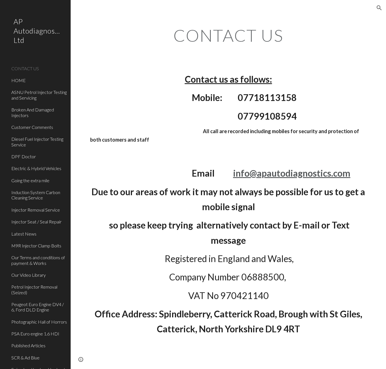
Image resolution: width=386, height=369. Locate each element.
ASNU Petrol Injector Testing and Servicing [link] (39, 94)
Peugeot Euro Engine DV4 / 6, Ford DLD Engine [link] (37, 307)
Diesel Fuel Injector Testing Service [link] (37, 141)
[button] (379, 8)
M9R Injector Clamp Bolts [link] (36, 245)
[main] (228, 35)
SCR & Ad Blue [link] (25, 357)
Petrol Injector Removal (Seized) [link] (34, 289)
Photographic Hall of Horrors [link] (39, 321)
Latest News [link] (23, 233)
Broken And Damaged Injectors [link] (32, 112)
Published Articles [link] (28, 345)
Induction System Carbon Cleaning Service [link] (35, 195)
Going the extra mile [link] (30, 180)
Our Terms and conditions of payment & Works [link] (38, 260)
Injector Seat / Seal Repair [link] (36, 221)
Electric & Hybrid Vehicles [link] (36, 168)
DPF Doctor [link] (23, 156)
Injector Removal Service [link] (35, 209)
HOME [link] (18, 80)
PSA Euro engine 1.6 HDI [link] (35, 333)
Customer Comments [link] (32, 127)
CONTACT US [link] (25, 68)
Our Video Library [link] (28, 275)
